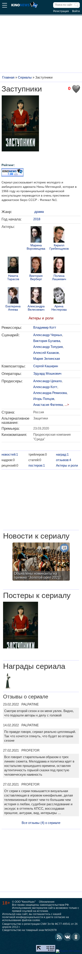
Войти (76, 11)
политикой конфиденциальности (22, 917)
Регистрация (61, 11)
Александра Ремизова (50, 393)
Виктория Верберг (36, 277)
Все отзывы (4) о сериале (41, 823)
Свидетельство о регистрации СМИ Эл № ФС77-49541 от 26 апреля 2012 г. (40, 925)
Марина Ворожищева (36, 247)
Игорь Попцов (43, 399)
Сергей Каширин (45, 366)
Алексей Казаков (46, 352)
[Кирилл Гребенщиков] (59, 235)
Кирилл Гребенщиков (59, 247)
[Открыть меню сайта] (4, 6)
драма (39, 211)
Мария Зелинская (46, 358)
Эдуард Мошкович (47, 373)
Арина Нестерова (59, 308)
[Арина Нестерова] (59, 296)
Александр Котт (45, 387)
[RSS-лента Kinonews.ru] (59, 937)
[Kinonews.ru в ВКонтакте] (67, 937)
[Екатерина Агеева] (13, 296)
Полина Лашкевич (59, 277)
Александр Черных (47, 335)
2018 (36, 219)
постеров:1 (36, 465)
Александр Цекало (47, 381)
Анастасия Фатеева (48, 404)
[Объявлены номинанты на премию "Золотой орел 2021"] (41, 562)
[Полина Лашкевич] (59, 265)
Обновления (46, 901)
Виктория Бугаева (46, 341)
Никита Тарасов (13, 277)
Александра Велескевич (36, 308)
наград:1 (62, 454)
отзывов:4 (63, 460)
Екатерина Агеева (13, 308)
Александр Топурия (48, 347)
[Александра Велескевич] (36, 296)
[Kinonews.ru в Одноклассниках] (76, 937)
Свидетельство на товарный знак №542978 (29, 930)
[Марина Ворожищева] (36, 235)
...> (67, 404)
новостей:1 (10, 454)
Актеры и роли (41, 318)
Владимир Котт (44, 327)
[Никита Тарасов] (13, 265)
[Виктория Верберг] (36, 265)
